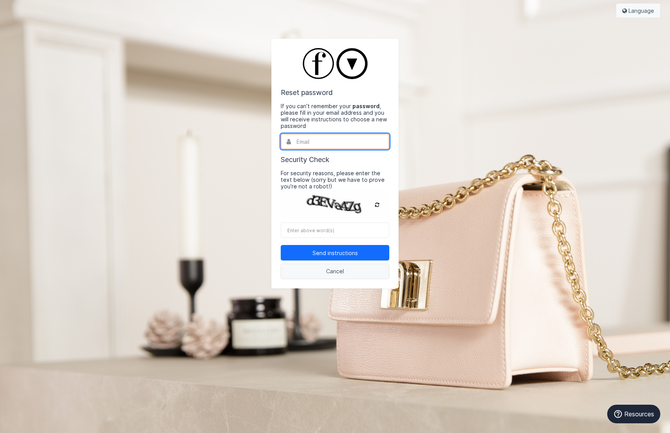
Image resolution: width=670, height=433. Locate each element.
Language (640, 10)
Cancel (335, 271)
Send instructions (335, 253)
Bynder (28, 9)
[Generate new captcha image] (377, 204)
